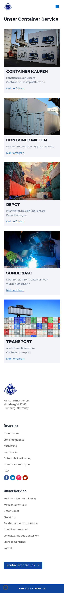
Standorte (10, 517)
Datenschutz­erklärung (17, 458)
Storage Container (15, 542)
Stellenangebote (14, 440)
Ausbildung (10, 446)
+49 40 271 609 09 (32, 588)
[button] (5, 587)
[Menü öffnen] (57, 6)
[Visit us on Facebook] (6, 477)
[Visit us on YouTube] (25, 477)
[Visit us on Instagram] (19, 477)
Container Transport (16, 529)
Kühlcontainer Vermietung (20, 498)
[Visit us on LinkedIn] (13, 477)
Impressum (11, 452)
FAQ (6, 470)
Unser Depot (11, 511)
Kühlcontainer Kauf (15, 505)
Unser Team (11, 433)
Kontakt (9, 548)
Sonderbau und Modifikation (21, 523)
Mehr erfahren (15, 88)
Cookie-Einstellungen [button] (17, 464)
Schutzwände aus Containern (21, 535)
